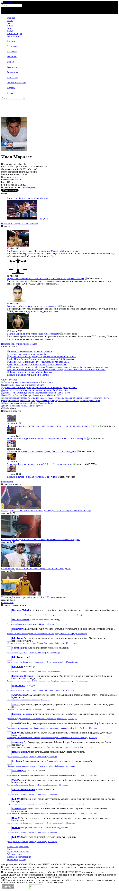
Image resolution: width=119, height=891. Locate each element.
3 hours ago (70, 766)
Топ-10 (10, 62)
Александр (17, 742)
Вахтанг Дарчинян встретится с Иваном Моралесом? (33, 333)
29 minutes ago (72, 662)
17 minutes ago (54, 653)
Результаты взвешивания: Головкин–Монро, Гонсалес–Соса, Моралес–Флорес (45, 278)
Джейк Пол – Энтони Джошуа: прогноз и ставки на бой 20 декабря (40, 359)
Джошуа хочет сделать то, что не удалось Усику (27, 653)
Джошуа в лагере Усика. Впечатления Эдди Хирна (32, 477)
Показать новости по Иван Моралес (19, 344)
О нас (10, 849)
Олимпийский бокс (16, 82)
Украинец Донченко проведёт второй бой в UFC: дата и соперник (40, 464)
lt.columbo (17, 761)
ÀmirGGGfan (19, 695)
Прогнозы (12, 51)
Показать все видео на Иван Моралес (19, 223)
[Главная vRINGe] (8, 2)
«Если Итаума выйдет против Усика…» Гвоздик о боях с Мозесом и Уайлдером (46, 438)
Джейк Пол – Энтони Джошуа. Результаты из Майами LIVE (37, 364)
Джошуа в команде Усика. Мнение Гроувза (28, 375)
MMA (10, 20)
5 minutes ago (77, 615)
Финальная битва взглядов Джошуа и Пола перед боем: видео (32, 785)
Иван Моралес (28, 187)
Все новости (7, 481)
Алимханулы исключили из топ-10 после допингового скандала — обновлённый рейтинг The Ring (47, 728)
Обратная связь (14, 854)
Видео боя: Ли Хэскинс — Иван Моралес (27, 198)
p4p (8, 23)
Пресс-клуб (12, 77)
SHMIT (16, 704)
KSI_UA (16, 732)
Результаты (12, 72)
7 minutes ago (61, 624)
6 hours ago (70, 823)
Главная (11, 18)
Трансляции (13, 36)
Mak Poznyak (19, 629)
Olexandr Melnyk (20, 610)
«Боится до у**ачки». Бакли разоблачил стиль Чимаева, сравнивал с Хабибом (38, 615)
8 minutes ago (81, 634)
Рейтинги (12, 56)
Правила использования (19, 857)
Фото (9, 28)
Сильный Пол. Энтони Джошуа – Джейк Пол (25, 709)
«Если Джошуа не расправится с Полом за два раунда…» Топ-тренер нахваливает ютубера (52, 426)
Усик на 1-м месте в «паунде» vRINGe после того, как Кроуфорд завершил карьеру (41, 634)
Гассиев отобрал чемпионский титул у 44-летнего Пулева (30, 624)
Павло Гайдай (19, 752)
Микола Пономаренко (23, 789)
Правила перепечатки (18, 846)
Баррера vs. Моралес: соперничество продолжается (32, 306)
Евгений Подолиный (23, 714)
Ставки (10, 93)
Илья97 (16, 818)
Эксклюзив (12, 46)
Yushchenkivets (19, 648)
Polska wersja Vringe (16, 859)
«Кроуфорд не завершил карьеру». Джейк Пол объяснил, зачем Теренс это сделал (40, 804)
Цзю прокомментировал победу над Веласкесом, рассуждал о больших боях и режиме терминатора (56, 369)
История (11, 88)
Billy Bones (17, 638)
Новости (11, 41)
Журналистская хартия (18, 851)
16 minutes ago (72, 643)
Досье (10, 31)
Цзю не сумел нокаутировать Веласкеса (23, 700)
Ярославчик (18, 685)
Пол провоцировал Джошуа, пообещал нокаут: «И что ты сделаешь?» (35, 662)
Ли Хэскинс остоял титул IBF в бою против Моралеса (34, 251)
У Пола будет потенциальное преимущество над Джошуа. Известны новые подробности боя (45, 747)
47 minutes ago (82, 681)
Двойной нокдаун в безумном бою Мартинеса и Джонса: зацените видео (37, 719)
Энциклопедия (14, 33)
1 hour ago (70, 690)
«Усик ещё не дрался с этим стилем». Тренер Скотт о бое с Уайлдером (41, 451)
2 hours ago (52, 757)
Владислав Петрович (23, 676)
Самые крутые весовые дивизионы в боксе (28, 354)
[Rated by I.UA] (35, 888)
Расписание (13, 67)
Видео (10, 25)
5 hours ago (52, 794)
